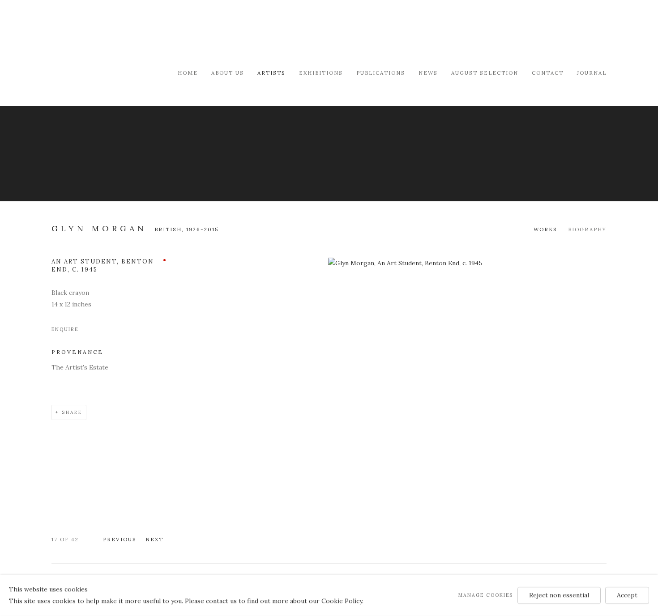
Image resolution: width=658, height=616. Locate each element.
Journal (592, 72)
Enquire (64, 329)
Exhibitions (321, 72)
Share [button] (72, 412)
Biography (587, 229)
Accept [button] (627, 595)
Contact (548, 72)
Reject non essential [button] (559, 595)
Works (545, 229)
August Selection (484, 72)
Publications (380, 72)
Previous (120, 539)
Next (154, 539)
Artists (271, 72)
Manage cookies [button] (485, 595)
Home (188, 72)
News (428, 72)
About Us (227, 72)
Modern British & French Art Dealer (127, 33)
